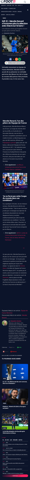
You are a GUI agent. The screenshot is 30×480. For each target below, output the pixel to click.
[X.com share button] (13, 59)
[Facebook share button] (10, 59)
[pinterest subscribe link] (13, 351)
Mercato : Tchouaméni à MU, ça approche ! (12, 469)
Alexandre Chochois (9, 33)
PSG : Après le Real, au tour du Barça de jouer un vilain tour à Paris (15, 445)
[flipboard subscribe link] (6, 351)
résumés (15, 440)
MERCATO (3, 5)
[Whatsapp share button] (19, 59)
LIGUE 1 (19, 5)
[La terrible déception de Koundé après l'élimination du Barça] (15, 422)
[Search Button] (25, 2)
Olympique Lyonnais (9, 142)
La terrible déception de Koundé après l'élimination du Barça (14, 432)
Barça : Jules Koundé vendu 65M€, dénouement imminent (13, 464)
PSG (16, 5)
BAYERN (3, 14)
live (11, 440)
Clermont (5, 277)
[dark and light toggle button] (28, 10)
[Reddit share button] (16, 59)
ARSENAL (20, 11)
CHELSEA (14, 11)
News (4, 378)
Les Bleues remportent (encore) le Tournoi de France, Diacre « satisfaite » (15, 167)
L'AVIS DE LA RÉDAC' (10, 14)
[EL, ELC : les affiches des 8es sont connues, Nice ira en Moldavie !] (15, 372)
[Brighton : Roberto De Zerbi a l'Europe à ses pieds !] (15, 397)
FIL (3, 440)
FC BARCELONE (12, 8)
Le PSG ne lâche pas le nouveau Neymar (12, 458)
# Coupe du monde (16, 355)
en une (7, 440)
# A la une (5, 355)
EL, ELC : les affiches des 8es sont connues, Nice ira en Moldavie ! (15, 382)
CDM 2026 (9, 5)
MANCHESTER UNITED (6, 11)
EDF (13, 5)
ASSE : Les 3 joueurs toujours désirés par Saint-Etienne (15, 454)
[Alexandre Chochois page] (4, 323)
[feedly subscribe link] (19, 347)
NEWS (4, 18)
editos (20, 440)
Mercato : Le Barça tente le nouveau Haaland (13, 473)
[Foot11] (8, 2)
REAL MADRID (4, 8)
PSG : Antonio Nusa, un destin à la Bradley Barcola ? (14, 450)
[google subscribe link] (12, 347)
